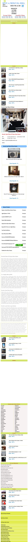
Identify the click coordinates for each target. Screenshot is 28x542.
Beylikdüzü (3, 419)
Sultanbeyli (17, 419)
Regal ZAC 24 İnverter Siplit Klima (8, 226)
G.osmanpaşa (17, 407)
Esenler (2, 427)
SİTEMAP (14, 13)
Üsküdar (16, 427)
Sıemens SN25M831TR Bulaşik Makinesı (10, 240)
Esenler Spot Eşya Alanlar (16, 323)
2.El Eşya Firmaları (4, 536)
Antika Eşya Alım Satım (5, 535)
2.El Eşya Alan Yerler (5, 522)
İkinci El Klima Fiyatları (5, 539)
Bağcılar (2, 412)
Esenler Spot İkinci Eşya (7, 290)
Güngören (17, 405)
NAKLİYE (14, 12)
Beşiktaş (2, 422)
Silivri (16, 422)
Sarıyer (16, 426)
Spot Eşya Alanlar (4, 518)
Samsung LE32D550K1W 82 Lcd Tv (7, 475)
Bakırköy (2, 415)
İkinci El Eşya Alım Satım (6, 541)
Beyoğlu (2, 418)
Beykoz (2, 420)
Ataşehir (2, 405)
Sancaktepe (17, 424)
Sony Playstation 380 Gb (6, 233)
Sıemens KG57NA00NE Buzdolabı (6, 478)
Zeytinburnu (17, 431)
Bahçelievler (3, 411)
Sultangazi (17, 418)
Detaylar (24, 210)
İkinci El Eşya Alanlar (5, 533)
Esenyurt (2, 429)
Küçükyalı (17, 408)
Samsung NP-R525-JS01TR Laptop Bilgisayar (10, 247)
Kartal (16, 411)
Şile (15, 423)
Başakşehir (3, 414)
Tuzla (16, 430)
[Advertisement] (14, 44)
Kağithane (17, 412)
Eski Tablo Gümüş (4, 529)
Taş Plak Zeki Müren (6, 230)
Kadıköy (16, 414)
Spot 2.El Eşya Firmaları (5, 513)
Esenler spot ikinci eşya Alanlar (8, 306)
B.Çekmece (3, 416)
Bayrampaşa (3, 423)
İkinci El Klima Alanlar (5, 538)
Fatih (2, 431)
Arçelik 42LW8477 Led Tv (7, 216)
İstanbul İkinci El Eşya (5, 526)
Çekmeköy (3, 426)
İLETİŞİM (14, 10)
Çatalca (2, 424)
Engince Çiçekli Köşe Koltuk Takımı (9, 210)
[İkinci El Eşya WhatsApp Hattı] (19, 245)
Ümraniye (17, 429)
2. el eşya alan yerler (6, 274)
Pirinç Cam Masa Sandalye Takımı (6, 487)
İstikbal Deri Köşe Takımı (7, 250)
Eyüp (2, 430)
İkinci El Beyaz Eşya (5, 532)
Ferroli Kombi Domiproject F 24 (8, 243)
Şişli (15, 420)
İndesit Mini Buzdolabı (6, 220)
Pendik (16, 416)
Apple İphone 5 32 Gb (6, 213)
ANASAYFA (14, 8)
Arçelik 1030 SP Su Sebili (5, 466)
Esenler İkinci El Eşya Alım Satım (9, 256)
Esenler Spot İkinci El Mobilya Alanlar (14, 324)
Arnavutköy (3, 409)
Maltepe (16, 415)
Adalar (2, 408)
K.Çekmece (17, 409)
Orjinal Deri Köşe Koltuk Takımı (8, 223)
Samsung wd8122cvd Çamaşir (6, 472)
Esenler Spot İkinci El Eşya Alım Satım (11, 134)
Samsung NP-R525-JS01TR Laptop (7, 484)
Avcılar (2, 407)
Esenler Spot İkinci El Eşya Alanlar (10, 146)
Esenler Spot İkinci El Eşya (7, 107)
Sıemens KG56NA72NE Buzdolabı (8, 237)
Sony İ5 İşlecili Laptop (4, 481)
